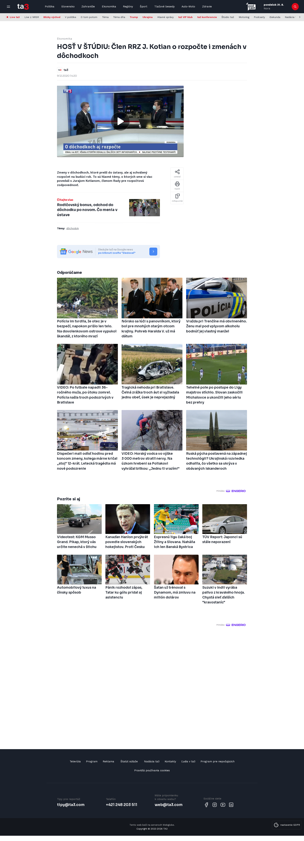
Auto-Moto (188, 6)
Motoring (244, 17)
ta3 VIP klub (185, 17)
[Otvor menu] (8, 6)
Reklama (108, 761)
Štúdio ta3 (227, 17)
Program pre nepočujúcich (218, 761)
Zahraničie (88, 6)
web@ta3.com (168, 804)
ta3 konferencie (207, 17)
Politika (49, 6)
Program (91, 761)
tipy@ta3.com (70, 804)
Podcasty (259, 17)
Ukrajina (147, 17)
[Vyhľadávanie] (295, 6)
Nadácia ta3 (292, 17)
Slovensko (68, 6)
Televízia (75, 761)
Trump (134, 17)
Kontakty (170, 761)
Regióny (128, 6)
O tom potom (89, 17)
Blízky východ (51, 17)
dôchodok (72, 228)
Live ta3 (15, 17)
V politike (70, 17)
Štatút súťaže (129, 761)
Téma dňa (119, 17)
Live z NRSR (31, 17)
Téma (105, 17)
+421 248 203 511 (121, 804)
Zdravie (207, 6)
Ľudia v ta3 (188, 761)
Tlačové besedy (164, 6)
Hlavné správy (165, 17)
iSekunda (275, 17)
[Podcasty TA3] (251, 7)
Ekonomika (109, 6)
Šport (143, 6)
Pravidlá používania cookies (152, 770)
